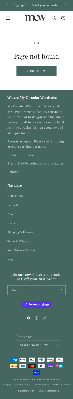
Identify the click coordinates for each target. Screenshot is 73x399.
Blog (10, 259)
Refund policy (41, 384)
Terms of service (61, 384)
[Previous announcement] (7, 5)
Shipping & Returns (20, 232)
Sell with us (14, 205)
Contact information (49, 390)
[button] (8, 17)
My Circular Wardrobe (34, 379)
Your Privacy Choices (21, 250)
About (11, 213)
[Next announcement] (66, 5)
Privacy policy (22, 384)
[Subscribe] (60, 290)
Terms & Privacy (18, 241)
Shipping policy (26, 390)
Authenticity (15, 195)
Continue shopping (36, 71)
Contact (12, 223)
